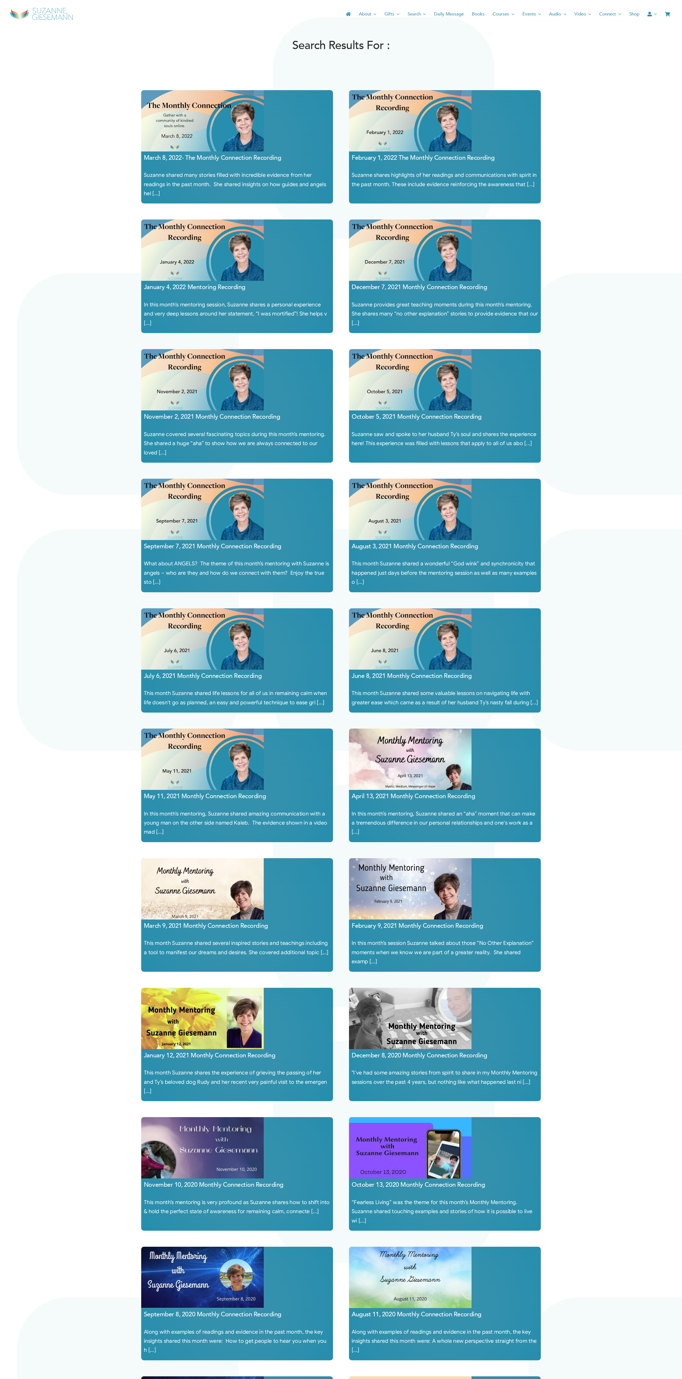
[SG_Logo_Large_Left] (41, 9)
